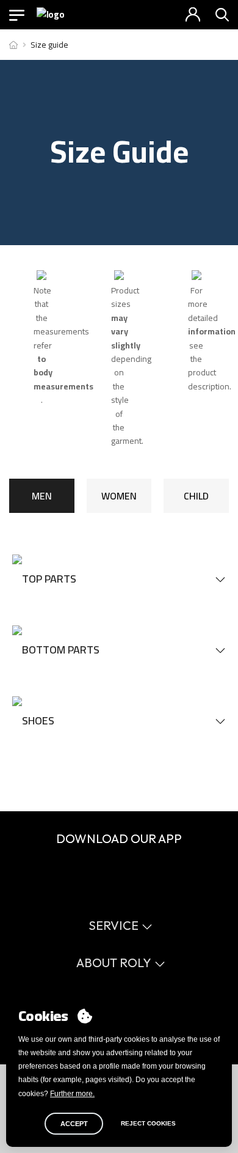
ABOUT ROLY (113, 962)
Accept (74, 1123)
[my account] (193, 14)
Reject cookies (148, 1123)
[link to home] (13, 45)
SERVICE (113, 925)
